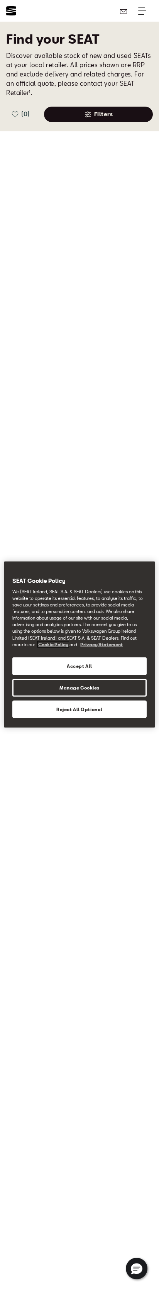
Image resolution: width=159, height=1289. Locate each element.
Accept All (79, 665)
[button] (136, 1268)
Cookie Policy (53, 644)
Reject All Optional (79, 709)
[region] (79, 644)
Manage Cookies (79, 687)
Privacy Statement (101, 644)
